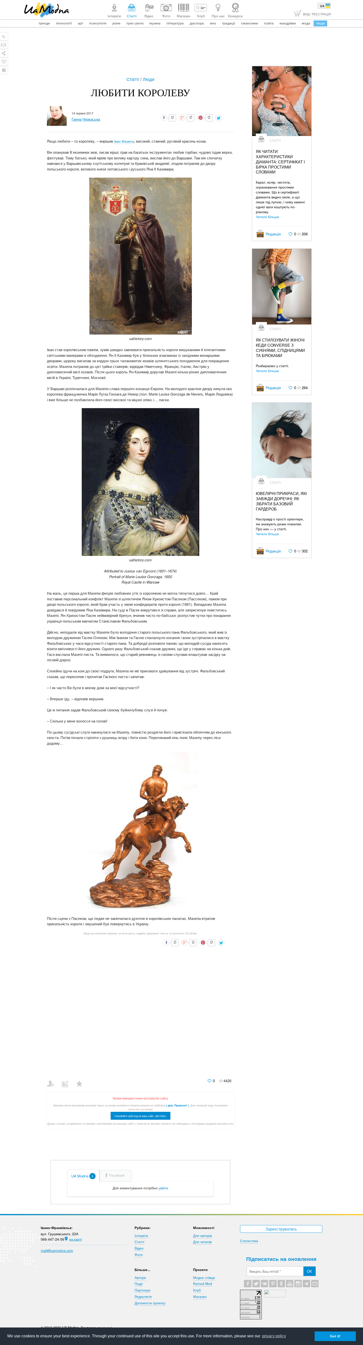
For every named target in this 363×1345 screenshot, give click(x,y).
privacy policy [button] (274, 1336)
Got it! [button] (335, 1336)
